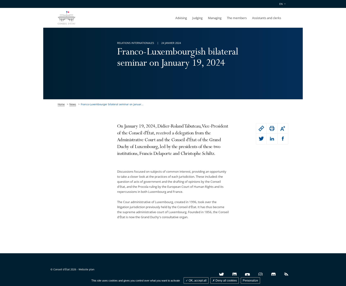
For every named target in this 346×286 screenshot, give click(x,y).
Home (61, 104)
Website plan (86, 269)
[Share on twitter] (261, 139)
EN (281, 4)
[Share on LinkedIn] (272, 139)
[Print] (272, 128)
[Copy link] (261, 128)
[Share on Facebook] (283, 139)
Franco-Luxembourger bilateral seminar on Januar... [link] (112, 104)
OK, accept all (197, 280)
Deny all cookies (226, 280)
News (72, 104)
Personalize (250, 280)
